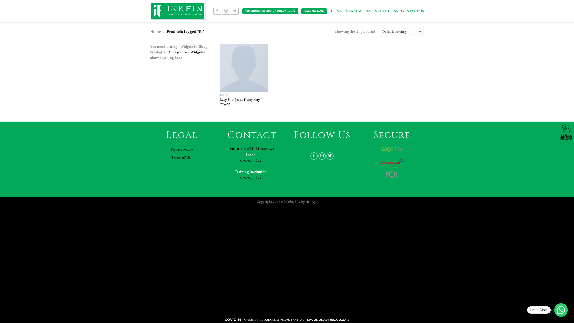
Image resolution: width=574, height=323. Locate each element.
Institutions (386, 11)
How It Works (357, 11)
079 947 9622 (250, 160)
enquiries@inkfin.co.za (252, 149)
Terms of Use (181, 157)
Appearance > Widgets (186, 52)
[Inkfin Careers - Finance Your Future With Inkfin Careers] (178, 11)
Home (336, 11)
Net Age (311, 202)
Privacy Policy (182, 149)
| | (287, 319)
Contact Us (412, 11)
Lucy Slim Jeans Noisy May (240, 100)
